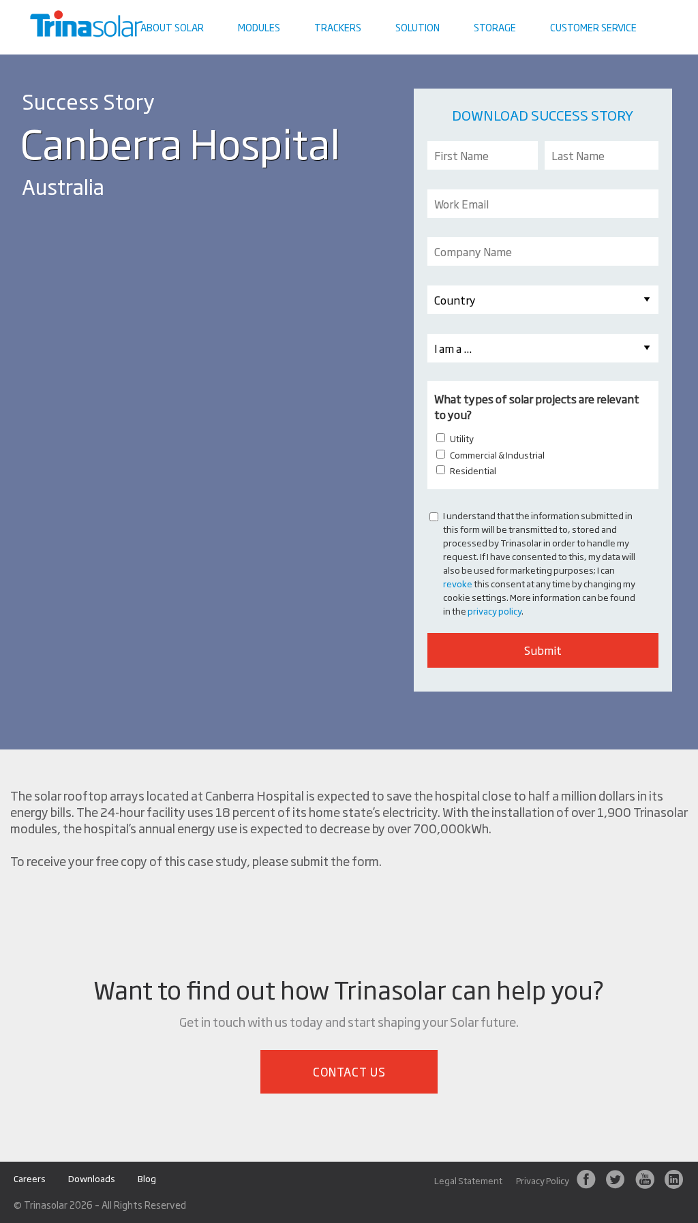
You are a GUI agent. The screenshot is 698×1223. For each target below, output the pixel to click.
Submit (543, 650)
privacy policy (494, 610)
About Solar (172, 27)
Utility (462, 438)
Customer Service (593, 27)
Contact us (660, 10)
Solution (417, 27)
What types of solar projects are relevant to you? (536, 406)
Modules (259, 27)
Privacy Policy (542, 1180)
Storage (495, 27)
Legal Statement (468, 1180)
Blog (147, 1178)
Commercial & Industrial (497, 454)
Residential (473, 470)
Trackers (337, 27)
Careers (30, 1178)
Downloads (91, 1178)
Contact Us (349, 1071)
